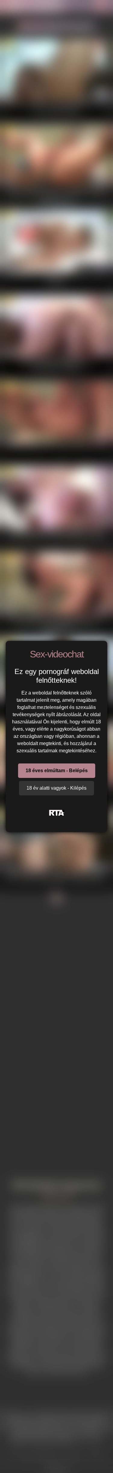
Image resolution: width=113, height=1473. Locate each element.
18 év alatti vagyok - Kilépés (56, 788)
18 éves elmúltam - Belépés (57, 770)
